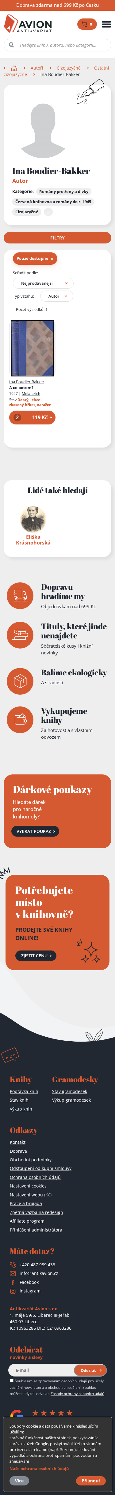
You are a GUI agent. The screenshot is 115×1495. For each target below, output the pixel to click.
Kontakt (17, 1142)
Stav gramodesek (69, 1091)
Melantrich (31, 393)
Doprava (18, 1151)
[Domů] (14, 68)
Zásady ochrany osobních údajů (77, 1393)
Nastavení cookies (28, 1186)
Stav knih (19, 1100)
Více (19, 1481)
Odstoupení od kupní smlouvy (40, 1168)
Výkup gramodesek (71, 1100)
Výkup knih (21, 1109)
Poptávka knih (24, 1091)
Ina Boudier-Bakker (26, 381)
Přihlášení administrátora (36, 1230)
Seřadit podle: (25, 272)
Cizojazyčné (69, 68)
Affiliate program (27, 1221)
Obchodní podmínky (31, 1160)
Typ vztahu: (23, 296)
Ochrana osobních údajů (35, 1177)
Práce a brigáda (26, 1203)
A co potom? (21, 387)
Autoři (37, 68)
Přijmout (91, 1481)
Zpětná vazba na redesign (36, 1212)
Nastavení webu (31, 1195)
